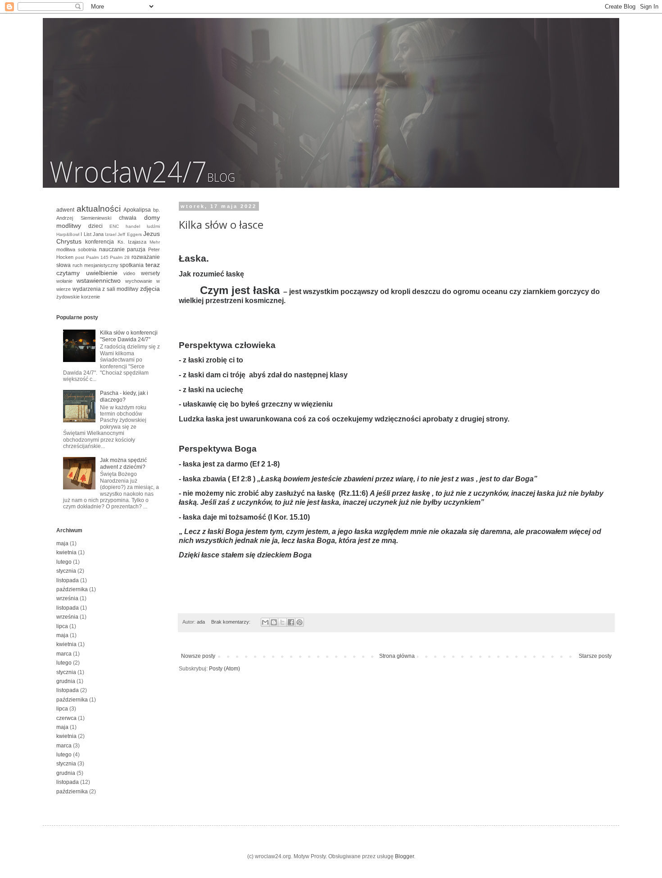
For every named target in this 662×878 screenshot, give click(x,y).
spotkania (132, 265)
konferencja (99, 242)
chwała (127, 218)
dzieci (95, 226)
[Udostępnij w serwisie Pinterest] (299, 622)
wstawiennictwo (99, 280)
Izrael (110, 234)
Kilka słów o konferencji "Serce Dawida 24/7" (129, 336)
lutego (64, 562)
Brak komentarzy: (231, 622)
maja (62, 543)
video (129, 273)
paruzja (136, 249)
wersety (150, 273)
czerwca (66, 718)
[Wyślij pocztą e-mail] (265, 622)
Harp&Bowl (67, 234)
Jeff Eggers (129, 234)
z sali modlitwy (120, 289)
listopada (67, 580)
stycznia (66, 571)
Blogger (404, 856)
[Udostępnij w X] (282, 622)
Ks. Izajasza (132, 241)
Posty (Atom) (224, 668)
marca (64, 654)
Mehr (155, 242)
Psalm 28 (120, 257)
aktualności (99, 208)
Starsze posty (595, 656)
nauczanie (112, 249)
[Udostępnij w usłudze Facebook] (290, 622)
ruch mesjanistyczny (95, 265)
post (79, 257)
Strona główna (397, 656)
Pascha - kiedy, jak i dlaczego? (124, 396)
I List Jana (92, 234)
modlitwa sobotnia (76, 249)
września (67, 598)
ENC (114, 226)
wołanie (64, 281)
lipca (62, 626)
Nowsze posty (198, 656)
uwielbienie (102, 272)
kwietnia (66, 552)
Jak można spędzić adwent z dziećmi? (123, 463)
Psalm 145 (97, 257)
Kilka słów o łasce (221, 224)
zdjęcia (150, 288)
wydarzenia (87, 289)
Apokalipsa (137, 210)
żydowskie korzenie (78, 296)
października (72, 589)
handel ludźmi (143, 226)
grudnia (65, 681)
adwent (65, 210)
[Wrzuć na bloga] (273, 622)
